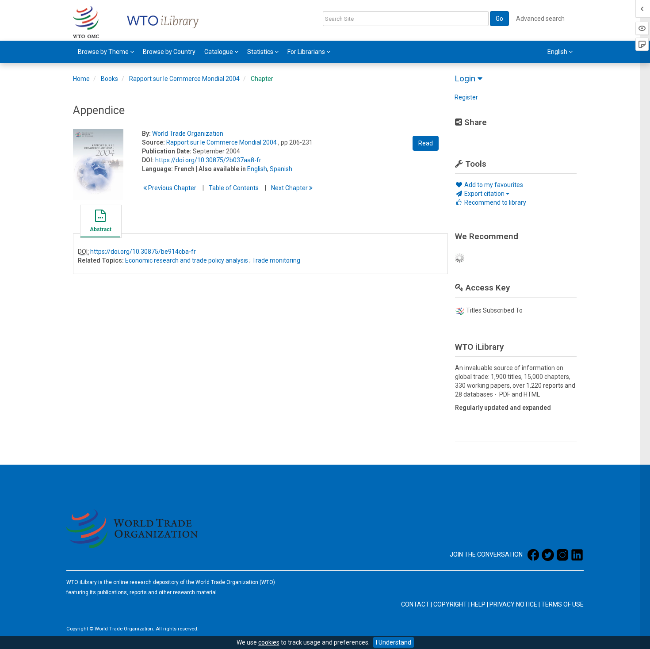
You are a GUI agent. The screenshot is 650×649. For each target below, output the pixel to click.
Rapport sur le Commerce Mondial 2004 (184, 78)
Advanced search (540, 18)
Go (499, 18)
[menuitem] (105, 52)
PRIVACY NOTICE (513, 604)
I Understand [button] (393, 642)
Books (109, 78)
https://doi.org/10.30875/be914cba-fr (143, 251)
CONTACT (415, 604)
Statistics (261, 51)
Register (466, 97)
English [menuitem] (558, 51)
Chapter (262, 78)
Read (425, 143)
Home (81, 78)
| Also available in (221, 168)
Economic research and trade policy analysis (186, 260)
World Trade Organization (187, 133)
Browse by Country (169, 51)
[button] (100, 222)
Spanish (281, 168)
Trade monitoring (276, 260)
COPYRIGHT (450, 604)
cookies (268, 642)
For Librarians (306, 51)
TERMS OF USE (562, 604)
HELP (478, 604)
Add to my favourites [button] (493, 184)
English (257, 168)
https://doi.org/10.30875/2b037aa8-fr (208, 160)
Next (290, 187)
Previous (171, 187)
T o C (234, 187)
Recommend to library (494, 202)
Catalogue (219, 51)
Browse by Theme (104, 51)
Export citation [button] (484, 193)
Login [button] (466, 78)
